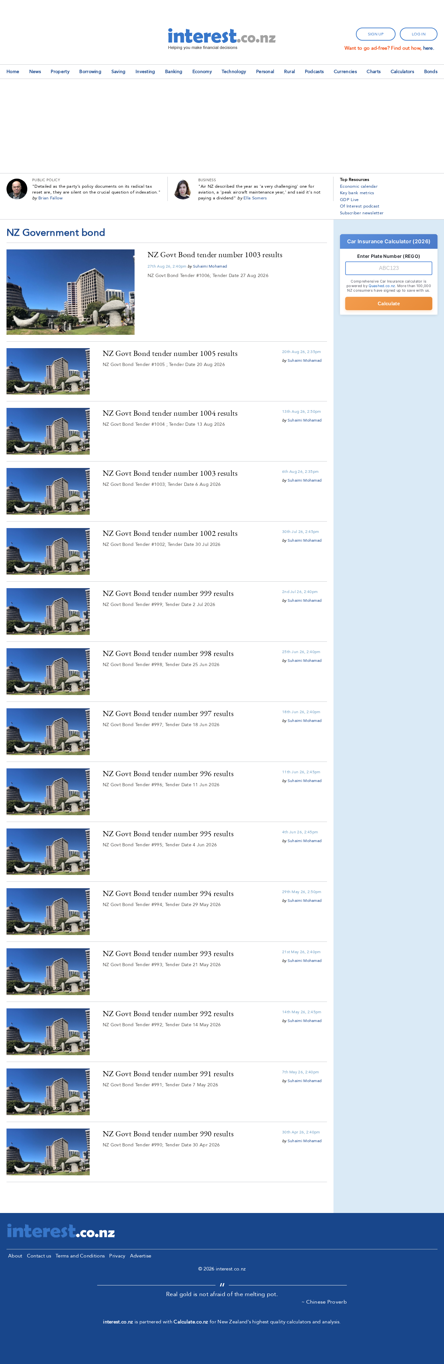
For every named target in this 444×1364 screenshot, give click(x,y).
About (15, 1256)
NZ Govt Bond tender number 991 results (168, 1073)
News (35, 72)
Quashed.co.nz (382, 286)
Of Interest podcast (360, 206)
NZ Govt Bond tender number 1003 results (215, 254)
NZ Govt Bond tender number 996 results (168, 773)
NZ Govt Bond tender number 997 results (168, 713)
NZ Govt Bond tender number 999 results (168, 593)
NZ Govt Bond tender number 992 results (168, 1013)
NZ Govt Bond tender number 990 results (168, 1134)
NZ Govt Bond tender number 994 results (168, 893)
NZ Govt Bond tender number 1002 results (170, 533)
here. (429, 48)
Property (60, 72)
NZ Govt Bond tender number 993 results (168, 953)
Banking (173, 72)
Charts (374, 72)
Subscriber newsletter (362, 213)
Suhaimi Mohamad (210, 266)
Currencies (345, 72)
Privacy (117, 1256)
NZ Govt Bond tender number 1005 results (170, 353)
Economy (202, 72)
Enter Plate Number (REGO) (389, 256)
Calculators (402, 72)
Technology (234, 72)
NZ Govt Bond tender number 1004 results (170, 413)
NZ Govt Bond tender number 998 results (168, 653)
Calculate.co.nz (191, 1322)
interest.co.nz (118, 1322)
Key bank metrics (357, 193)
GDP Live (349, 200)
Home (13, 72)
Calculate (389, 303)
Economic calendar (359, 186)
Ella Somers (255, 198)
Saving (118, 72)
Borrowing (90, 72)
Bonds (431, 72)
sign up (376, 34)
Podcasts (314, 72)
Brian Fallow (50, 198)
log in (418, 34)
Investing (145, 72)
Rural (289, 72)
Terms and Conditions (80, 1256)
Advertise (140, 1256)
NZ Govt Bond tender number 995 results (168, 833)
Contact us (39, 1256)
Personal (265, 72)
